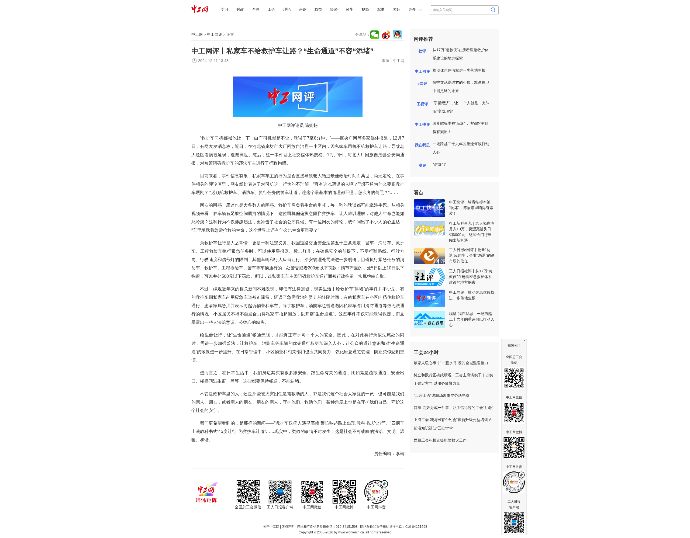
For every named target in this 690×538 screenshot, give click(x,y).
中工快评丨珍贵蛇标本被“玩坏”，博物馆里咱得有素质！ (471, 208)
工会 (271, 9)
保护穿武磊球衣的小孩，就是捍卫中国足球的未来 (461, 86)
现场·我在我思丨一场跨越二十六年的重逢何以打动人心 (471, 319)
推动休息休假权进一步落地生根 (459, 70)
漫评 (422, 165)
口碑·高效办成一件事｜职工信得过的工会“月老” (453, 407)
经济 (334, 9)
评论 (302, 9)
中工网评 (214, 34)
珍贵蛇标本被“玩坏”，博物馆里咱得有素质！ (460, 127)
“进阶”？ (440, 164)
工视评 (422, 104)
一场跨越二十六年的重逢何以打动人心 (461, 148)
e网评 (422, 83)
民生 (349, 9)
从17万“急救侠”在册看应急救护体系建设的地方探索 (461, 54)
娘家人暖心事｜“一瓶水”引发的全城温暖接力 (451, 363)
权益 (318, 9)
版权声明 (288, 527)
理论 (287, 9)
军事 (381, 9)
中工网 (197, 34)
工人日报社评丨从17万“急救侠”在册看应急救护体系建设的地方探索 (470, 276)
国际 (396, 9)
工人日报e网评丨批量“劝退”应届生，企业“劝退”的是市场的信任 (472, 255)
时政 (240, 9)
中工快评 (422, 124)
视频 (365, 9)
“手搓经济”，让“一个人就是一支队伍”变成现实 (461, 107)
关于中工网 (271, 527)
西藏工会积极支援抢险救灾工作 (440, 440)
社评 (422, 51)
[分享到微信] (374, 34)
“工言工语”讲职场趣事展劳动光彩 (441, 395)
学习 (224, 9)
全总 (256, 9)
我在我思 (422, 145)
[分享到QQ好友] (397, 34)
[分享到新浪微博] (386, 34)
